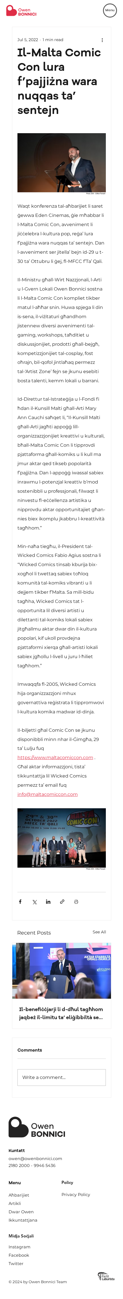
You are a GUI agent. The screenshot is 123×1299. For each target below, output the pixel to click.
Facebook (19, 1255)
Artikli (15, 1203)
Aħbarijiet (19, 1195)
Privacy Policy (75, 1194)
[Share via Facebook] (20, 901)
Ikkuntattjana (23, 1220)
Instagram (19, 1247)
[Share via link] (62, 901)
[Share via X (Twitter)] (34, 901)
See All (99, 932)
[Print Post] (76, 901)
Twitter (16, 1263)
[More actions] (102, 39)
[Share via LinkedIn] (48, 901)
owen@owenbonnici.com (35, 1158)
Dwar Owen (21, 1211)
